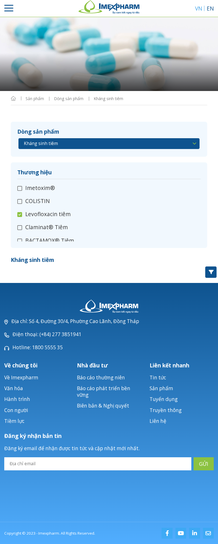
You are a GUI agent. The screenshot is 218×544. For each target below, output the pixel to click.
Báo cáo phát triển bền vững (103, 391)
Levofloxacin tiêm (48, 214)
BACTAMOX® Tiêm (49, 240)
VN (198, 8)
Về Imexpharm (21, 377)
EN (210, 8)
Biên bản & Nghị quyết (103, 405)
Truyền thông (166, 410)
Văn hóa (13, 388)
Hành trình (17, 399)
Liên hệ (158, 421)
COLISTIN (37, 201)
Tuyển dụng (164, 399)
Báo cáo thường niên (101, 377)
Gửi (203, 463)
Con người (16, 410)
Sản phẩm (161, 388)
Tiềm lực (14, 421)
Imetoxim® (40, 188)
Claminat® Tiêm (46, 227)
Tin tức (158, 377)
